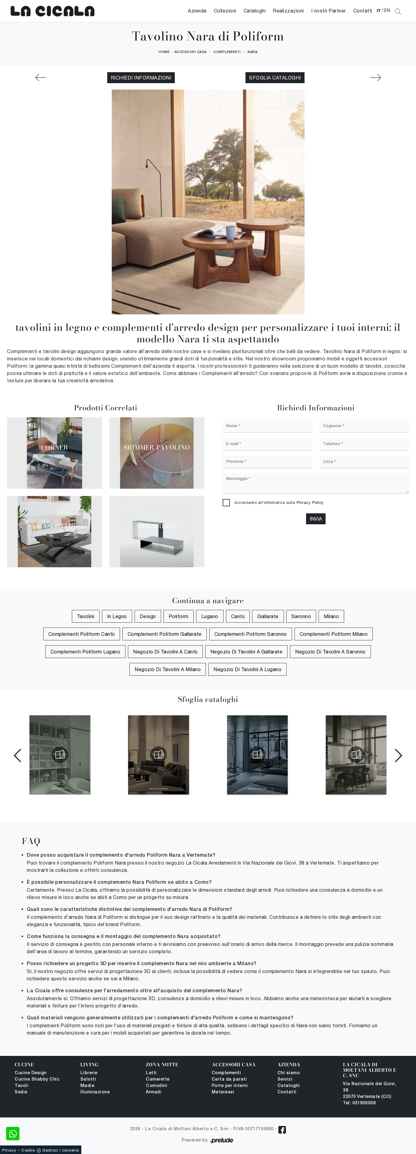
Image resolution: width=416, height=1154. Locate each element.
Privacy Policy (310, 502)
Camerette (158, 1079)
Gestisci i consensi (60, 1150)
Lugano (209, 616)
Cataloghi (255, 10)
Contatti (362, 10)
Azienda (197, 10)
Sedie (21, 1092)
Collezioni (225, 10)
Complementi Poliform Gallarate (165, 634)
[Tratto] (375, 77)
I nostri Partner (328, 10)
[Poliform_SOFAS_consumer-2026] (60, 754)
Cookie (28, 1150)
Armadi (153, 1092)
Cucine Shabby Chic (37, 1079)
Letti (151, 1073)
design (148, 616)
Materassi (223, 1092)
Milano (331, 616)
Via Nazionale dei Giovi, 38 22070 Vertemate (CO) (369, 1090)
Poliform (179, 616)
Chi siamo (288, 1073)
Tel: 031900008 (359, 1103)
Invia (316, 519)
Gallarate (268, 616)
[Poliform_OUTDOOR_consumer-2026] (356, 754)
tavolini (85, 616)
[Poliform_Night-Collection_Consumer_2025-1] (159, 754)
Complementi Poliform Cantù (81, 634)
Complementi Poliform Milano (334, 634)
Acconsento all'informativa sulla (279, 502)
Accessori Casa (191, 52)
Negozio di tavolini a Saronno (330, 651)
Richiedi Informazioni (141, 77)
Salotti (88, 1079)
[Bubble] (40, 77)
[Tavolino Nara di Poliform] (52, 11)
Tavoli (21, 1086)
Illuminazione (95, 1092)
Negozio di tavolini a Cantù (165, 651)
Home (164, 52)
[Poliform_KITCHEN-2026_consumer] (257, 754)
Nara (252, 52)
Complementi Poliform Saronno (250, 634)
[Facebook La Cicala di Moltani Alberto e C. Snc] (282, 1130)
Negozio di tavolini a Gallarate (246, 651)
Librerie (88, 1073)
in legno (117, 616)
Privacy (9, 1150)
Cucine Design (31, 1073)
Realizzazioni (288, 10)
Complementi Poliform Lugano (86, 651)
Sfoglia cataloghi (275, 77)
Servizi (285, 1079)
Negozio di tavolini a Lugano (247, 669)
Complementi (227, 52)
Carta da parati (229, 1079)
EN (387, 10)
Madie (87, 1086)
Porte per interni (230, 1086)
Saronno (301, 616)
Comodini (156, 1086)
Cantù (238, 616)
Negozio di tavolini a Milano (168, 669)
